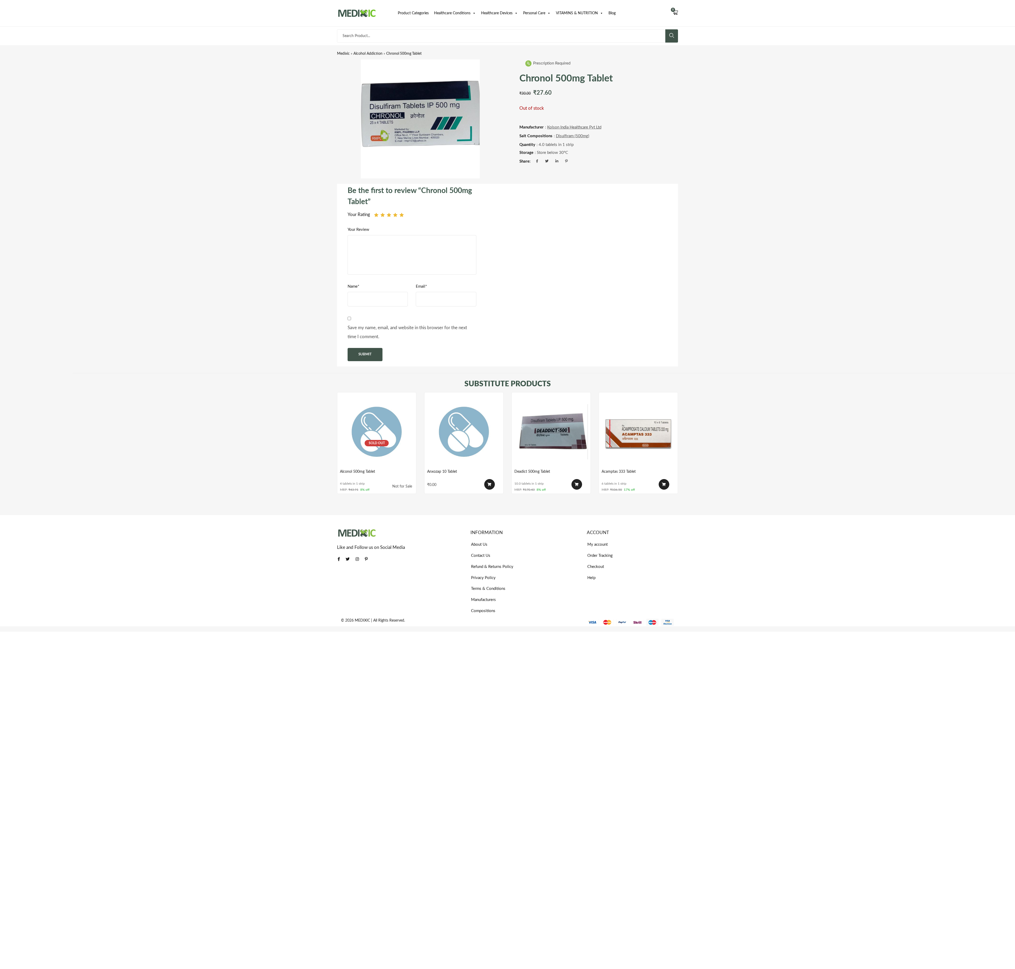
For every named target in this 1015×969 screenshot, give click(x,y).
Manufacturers (483, 600)
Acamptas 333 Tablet (619, 472)
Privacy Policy (483, 578)
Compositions (483, 611)
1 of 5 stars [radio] (376, 215)
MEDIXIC (362, 620)
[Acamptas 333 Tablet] (638, 432)
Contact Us (480, 556)
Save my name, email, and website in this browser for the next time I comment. (407, 332)
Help (591, 578)
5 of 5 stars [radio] (401, 215)
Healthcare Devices (497, 13)
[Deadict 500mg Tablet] (551, 432)
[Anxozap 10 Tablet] (464, 432)
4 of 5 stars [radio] (395, 215)
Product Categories (413, 13)
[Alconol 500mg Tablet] (376, 432)
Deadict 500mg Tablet (532, 472)
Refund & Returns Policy (492, 567)
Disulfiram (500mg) (572, 136)
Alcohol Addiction (367, 54)
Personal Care (534, 13)
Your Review (358, 230)
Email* (421, 286)
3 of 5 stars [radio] (389, 215)
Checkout (595, 567)
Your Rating (359, 214)
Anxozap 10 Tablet (442, 472)
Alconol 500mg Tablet (357, 472)
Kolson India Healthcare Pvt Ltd (574, 127)
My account (597, 545)
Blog (612, 13)
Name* (353, 286)
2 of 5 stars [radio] (382, 215)
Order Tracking (600, 556)
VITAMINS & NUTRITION (577, 13)
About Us (479, 545)
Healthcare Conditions (452, 13)
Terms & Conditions (488, 589)
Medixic (343, 54)
